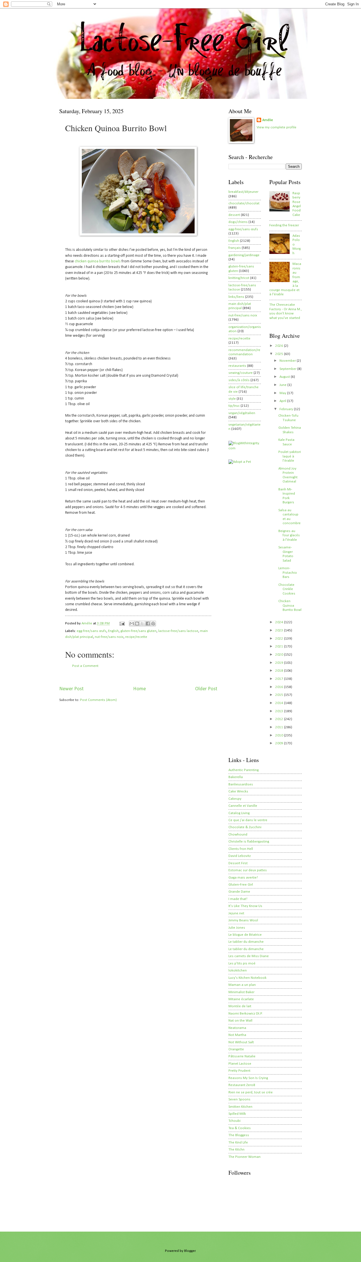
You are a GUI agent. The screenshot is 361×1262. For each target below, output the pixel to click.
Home (139, 689)
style (232, 399)
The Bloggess (238, 1135)
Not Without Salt (241, 1042)
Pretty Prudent (239, 1071)
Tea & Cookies (239, 1128)
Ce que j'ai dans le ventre (247, 820)
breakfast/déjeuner (243, 192)
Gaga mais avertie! (243, 877)
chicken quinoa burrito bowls (98, 261)
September (288, 369)
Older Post (206, 689)
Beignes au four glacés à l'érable (289, 535)
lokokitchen (237, 970)
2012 (279, 719)
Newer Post (71, 689)
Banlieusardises (240, 784)
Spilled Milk (237, 1114)
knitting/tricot (238, 278)
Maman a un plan (242, 985)
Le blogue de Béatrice (245, 935)
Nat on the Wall (240, 1020)
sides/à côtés (239, 380)
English (113, 631)
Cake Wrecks (238, 791)
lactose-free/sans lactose (178, 631)
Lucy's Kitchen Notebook (247, 978)
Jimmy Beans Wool (243, 920)
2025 (279, 354)
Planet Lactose (239, 1064)
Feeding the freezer (284, 225)
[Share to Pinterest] (153, 623)
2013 (279, 711)
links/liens (236, 297)
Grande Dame (239, 892)
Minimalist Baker (241, 992)
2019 (279, 663)
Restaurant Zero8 (241, 1085)
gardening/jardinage (243, 255)
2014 (279, 703)
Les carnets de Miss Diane (248, 956)
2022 (279, 638)
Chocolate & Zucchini (244, 827)
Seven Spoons (239, 1099)
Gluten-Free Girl (240, 884)
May (283, 393)
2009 (279, 743)
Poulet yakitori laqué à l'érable (289, 456)
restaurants (237, 366)
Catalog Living (239, 813)
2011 (279, 727)
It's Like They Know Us (245, 906)
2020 (279, 654)
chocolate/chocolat (243, 203)
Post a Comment (85, 666)
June (283, 385)
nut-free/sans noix (109, 637)
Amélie (267, 120)
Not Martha (237, 1035)
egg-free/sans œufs (91, 631)
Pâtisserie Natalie (242, 1056)
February (286, 409)
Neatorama (237, 1028)
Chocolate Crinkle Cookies (286, 589)
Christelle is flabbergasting (248, 841)
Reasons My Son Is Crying (248, 1078)
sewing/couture (240, 373)
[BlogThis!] (137, 623)
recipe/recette (136, 637)
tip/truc (234, 406)
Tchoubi (234, 1121)
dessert (234, 215)
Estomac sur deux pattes (247, 870)
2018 (279, 671)
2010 (279, 735)
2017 (279, 679)
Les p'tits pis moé (242, 963)
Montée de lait (239, 1006)
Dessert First (238, 863)
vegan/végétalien (241, 413)
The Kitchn (236, 1149)
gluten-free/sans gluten (138, 631)
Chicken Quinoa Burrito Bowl (289, 605)
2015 (279, 695)
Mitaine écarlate (241, 999)
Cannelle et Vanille (242, 806)
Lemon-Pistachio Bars (287, 572)
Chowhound (237, 834)
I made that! (237, 899)
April (283, 401)
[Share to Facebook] (148, 623)
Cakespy (234, 799)
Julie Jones (236, 928)
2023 (279, 630)
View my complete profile (276, 127)
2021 (279, 646)
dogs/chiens (238, 222)
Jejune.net (236, 913)
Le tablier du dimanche (246, 942)
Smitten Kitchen (240, 1107)
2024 (279, 622)
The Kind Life (238, 1142)
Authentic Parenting (243, 770)
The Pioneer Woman (244, 1157)
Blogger (189, 1251)
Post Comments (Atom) (98, 700)
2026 (279, 346)
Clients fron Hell (240, 849)
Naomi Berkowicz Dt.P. (245, 1013)
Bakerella (235, 777)
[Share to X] (142, 623)
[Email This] (132, 623)
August (285, 377)
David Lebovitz (239, 856)
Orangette (236, 1049)
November (288, 361)
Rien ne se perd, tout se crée (250, 1092)
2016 (279, 687)
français (234, 248)
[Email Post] (122, 623)
